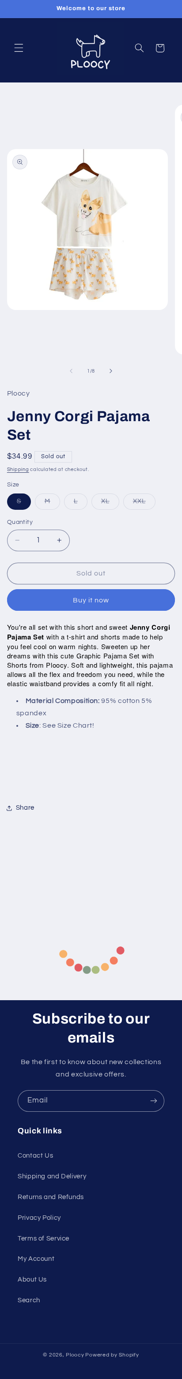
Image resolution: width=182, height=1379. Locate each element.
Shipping (18, 469)
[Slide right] (111, 371)
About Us (32, 1279)
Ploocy (75, 1355)
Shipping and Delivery (52, 1176)
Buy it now (91, 600)
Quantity (20, 522)
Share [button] (25, 807)
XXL (144, 503)
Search (29, 1300)
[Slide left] (71, 371)
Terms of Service (43, 1238)
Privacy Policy (39, 1218)
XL (110, 503)
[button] (18, 48)
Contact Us (35, 1155)
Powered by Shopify (112, 1355)
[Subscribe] (154, 1101)
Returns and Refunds (51, 1197)
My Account (36, 1259)
